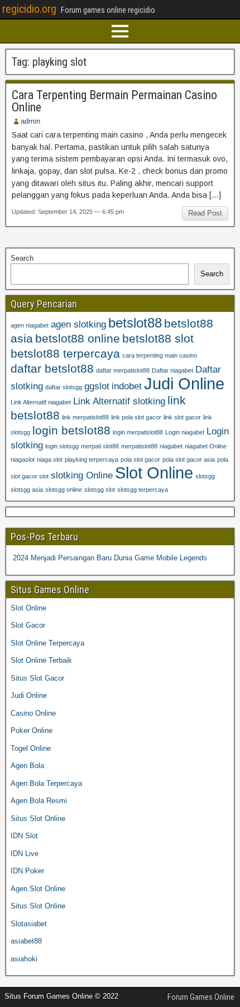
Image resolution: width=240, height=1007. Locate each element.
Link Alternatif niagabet (41, 402)
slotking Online (82, 475)
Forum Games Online (200, 997)
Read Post (205, 213)
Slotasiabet (29, 924)
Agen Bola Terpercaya (46, 783)
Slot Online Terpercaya (47, 643)
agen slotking (78, 324)
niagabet (171, 446)
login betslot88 (71, 430)
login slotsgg (62, 446)
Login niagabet (184, 432)
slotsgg (205, 476)
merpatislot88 (139, 446)
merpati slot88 (100, 446)
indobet (127, 386)
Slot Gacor (28, 625)
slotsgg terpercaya (142, 489)
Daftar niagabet (172, 370)
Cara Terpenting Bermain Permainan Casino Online (114, 101)
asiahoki (24, 959)
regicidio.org (29, 9)
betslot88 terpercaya (65, 353)
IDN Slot (24, 836)
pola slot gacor (140, 459)
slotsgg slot (99, 489)
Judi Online (184, 383)
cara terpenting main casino (159, 355)
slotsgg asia (27, 489)
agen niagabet (30, 325)
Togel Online (31, 748)
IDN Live (25, 853)
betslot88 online (77, 338)
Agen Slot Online (38, 888)
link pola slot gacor (136, 417)
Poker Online (31, 730)
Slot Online (154, 472)
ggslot (96, 386)
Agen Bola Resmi (39, 800)
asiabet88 (26, 941)
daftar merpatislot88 (123, 370)
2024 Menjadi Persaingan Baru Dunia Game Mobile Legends (110, 558)
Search (22, 258)
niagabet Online (206, 446)
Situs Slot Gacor (37, 678)
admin (30, 121)
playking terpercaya (91, 459)
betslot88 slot (158, 338)
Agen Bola (27, 765)
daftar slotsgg (63, 387)
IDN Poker (27, 871)
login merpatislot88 (138, 432)
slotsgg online (63, 489)
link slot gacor (182, 417)
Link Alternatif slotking (119, 401)
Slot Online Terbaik (41, 660)
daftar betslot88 (52, 368)
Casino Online (33, 713)
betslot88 (135, 322)
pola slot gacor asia (188, 459)
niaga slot (50, 459)
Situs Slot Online (38, 818)
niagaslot (23, 459)
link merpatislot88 (85, 417)
